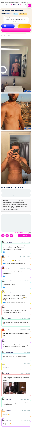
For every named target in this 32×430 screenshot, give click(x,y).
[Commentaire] (16, 223)
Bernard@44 (9, 292)
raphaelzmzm (9, 352)
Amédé (8, 268)
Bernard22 (9, 281)
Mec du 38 (8, 307)
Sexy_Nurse (9, 242)
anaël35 (8, 256)
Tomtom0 (8, 318)
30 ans (15, 13)
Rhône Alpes (23, 13)
